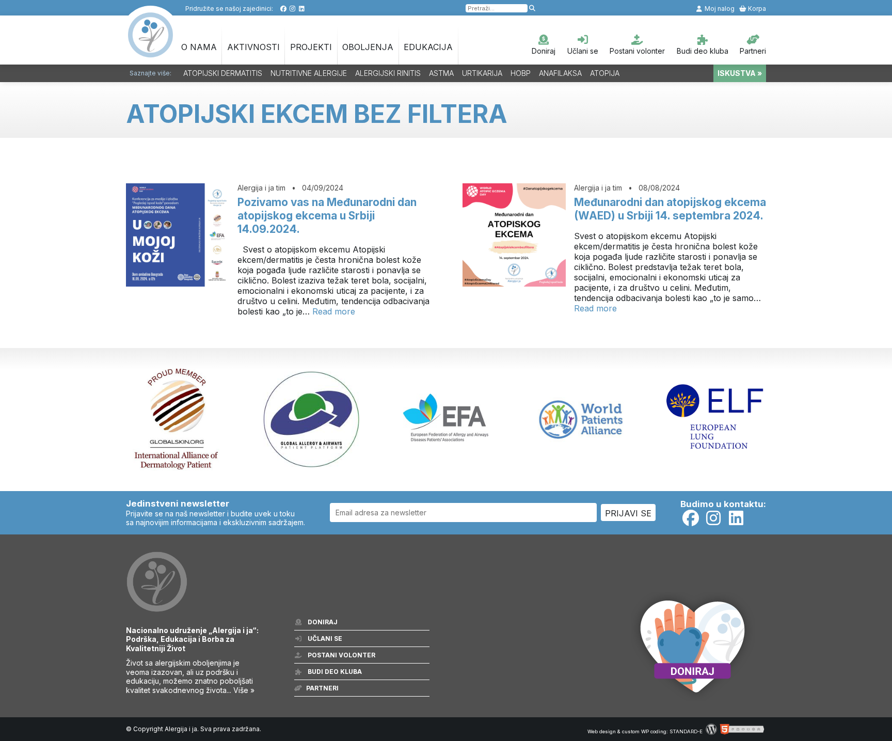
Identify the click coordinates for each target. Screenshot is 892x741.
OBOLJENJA (367, 47)
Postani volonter (637, 50)
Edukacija (428, 47)
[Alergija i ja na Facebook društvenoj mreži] (283, 8)
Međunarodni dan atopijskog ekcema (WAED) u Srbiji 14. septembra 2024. (670, 209)
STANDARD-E (686, 731)
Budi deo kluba (702, 50)
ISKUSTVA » (740, 73)
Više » (243, 690)
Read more (333, 311)
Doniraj (543, 50)
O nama (199, 47)
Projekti (311, 47)
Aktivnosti (253, 47)
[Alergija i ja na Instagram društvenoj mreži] (292, 8)
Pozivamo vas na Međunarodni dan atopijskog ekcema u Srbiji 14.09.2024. (327, 215)
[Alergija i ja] (151, 52)
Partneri (753, 50)
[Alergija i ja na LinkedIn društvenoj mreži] (302, 8)
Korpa (756, 8)
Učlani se (582, 50)
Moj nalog (719, 8)
